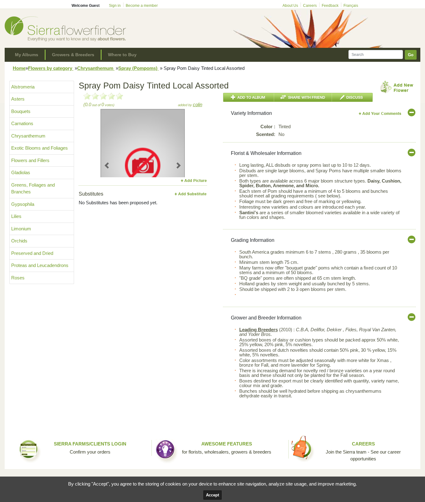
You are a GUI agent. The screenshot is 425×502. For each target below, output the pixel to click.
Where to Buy (122, 54)
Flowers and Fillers (30, 160)
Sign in (115, 5)
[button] (106, 165)
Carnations (22, 123)
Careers (310, 5)
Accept (212, 495)
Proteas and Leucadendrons (39, 265)
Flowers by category (50, 68)
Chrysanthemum (95, 68)
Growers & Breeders (73, 54)
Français (350, 5)
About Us (290, 5)
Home (19, 68)
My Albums (26, 54)
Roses (18, 277)
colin (197, 104)
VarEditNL (380, 113)
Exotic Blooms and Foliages (39, 148)
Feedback (330, 5)
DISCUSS (352, 97)
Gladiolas (20, 172)
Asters (18, 99)
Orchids (19, 240)
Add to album (248, 97)
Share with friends (303, 97)
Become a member (142, 5)
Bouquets (20, 111)
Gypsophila (22, 204)
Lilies (16, 216)
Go (410, 54)
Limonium (21, 228)
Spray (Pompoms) (138, 68)
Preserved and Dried (32, 253)
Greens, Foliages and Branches (33, 188)
